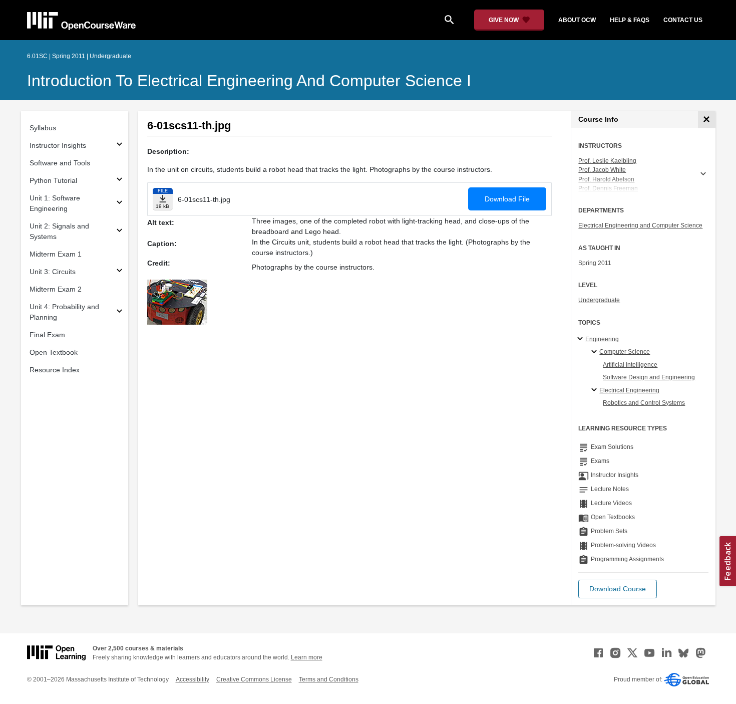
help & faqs (629, 20)
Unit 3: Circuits (53, 272)
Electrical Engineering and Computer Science (640, 225)
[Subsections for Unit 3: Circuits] (119, 272)
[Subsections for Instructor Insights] (119, 145)
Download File (507, 199)
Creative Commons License (254, 679)
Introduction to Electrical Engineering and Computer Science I (249, 81)
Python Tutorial (53, 180)
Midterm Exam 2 (56, 289)
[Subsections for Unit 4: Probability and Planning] (119, 312)
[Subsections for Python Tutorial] (119, 180)
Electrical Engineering (629, 390)
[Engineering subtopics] (581, 339)
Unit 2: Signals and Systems (59, 231)
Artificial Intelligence (630, 364)
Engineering (602, 339)
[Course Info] (706, 119)
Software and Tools (60, 163)
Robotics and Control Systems (644, 402)
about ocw (577, 20)
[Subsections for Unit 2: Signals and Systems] (119, 232)
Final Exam (47, 335)
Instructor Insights (58, 145)
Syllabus (43, 128)
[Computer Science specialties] (595, 352)
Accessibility (192, 679)
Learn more (306, 657)
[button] (617, 589)
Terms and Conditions (328, 679)
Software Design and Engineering (649, 377)
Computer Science (624, 351)
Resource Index (55, 370)
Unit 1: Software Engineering (55, 203)
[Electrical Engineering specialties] (595, 390)
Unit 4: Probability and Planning (64, 312)
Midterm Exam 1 (56, 254)
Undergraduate (599, 300)
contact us (682, 20)
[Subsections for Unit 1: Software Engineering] (119, 203)
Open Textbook (54, 352)
